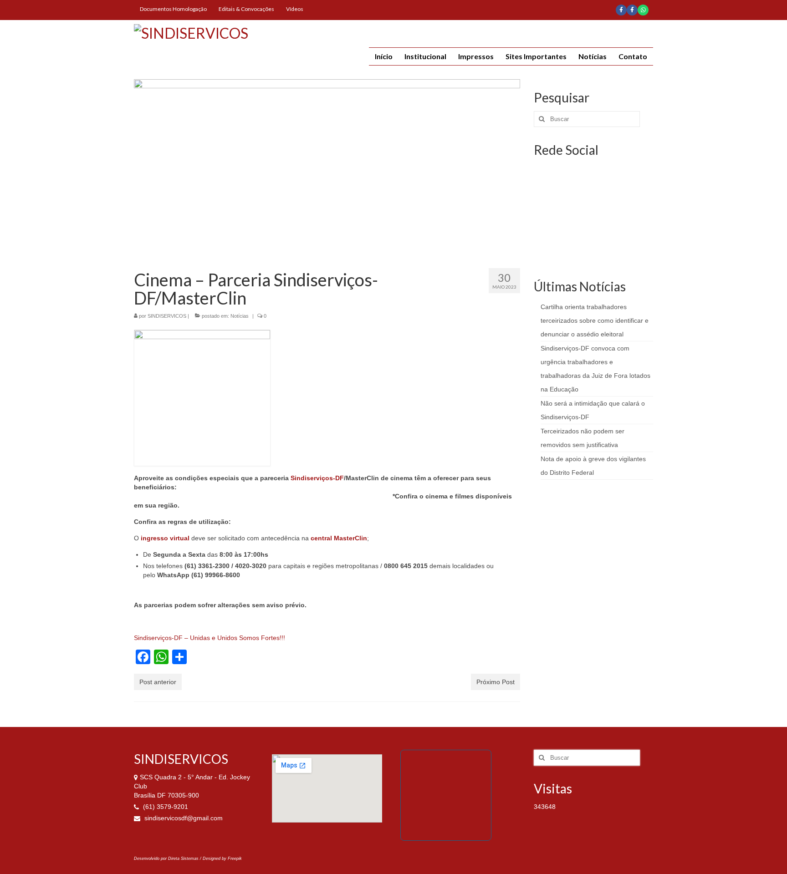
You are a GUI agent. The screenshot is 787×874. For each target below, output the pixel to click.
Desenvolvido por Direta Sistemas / (168, 858)
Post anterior (157, 682)
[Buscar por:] (587, 119)
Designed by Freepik (222, 858)
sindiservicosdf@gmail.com (183, 818)
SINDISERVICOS (167, 316)
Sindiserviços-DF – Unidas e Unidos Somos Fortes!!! (209, 637)
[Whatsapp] (643, 10)
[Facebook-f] (621, 10)
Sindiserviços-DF (317, 478)
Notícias (239, 316)
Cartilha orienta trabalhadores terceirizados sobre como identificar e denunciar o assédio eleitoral (595, 320)
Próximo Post (495, 682)
